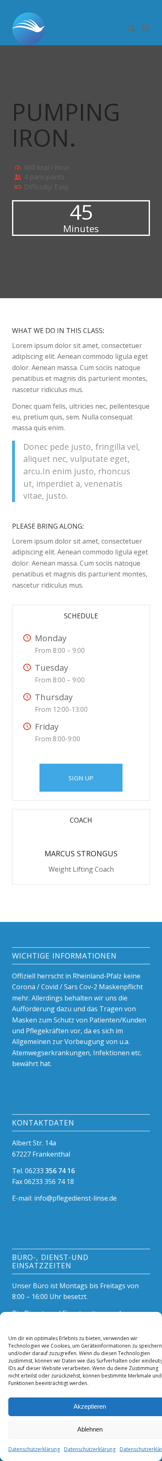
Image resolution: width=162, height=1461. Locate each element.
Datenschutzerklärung (34, 1449)
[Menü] (145, 29)
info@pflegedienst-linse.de (74, 1198)
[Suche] (127, 28)
